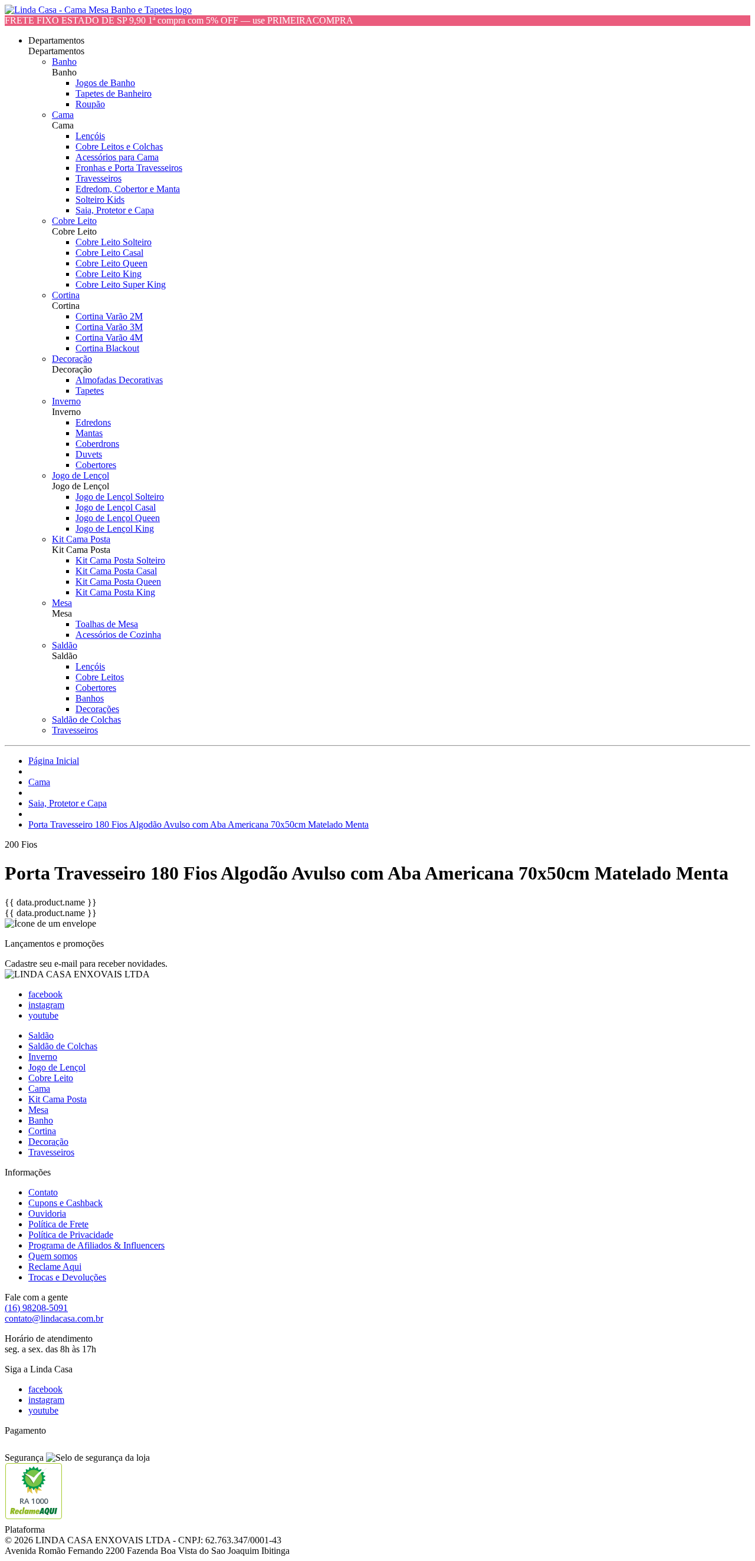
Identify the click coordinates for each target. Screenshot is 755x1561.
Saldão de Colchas (86, 719)
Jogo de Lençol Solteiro (120, 497)
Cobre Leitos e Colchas (119, 146)
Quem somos (52, 1256)
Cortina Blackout (107, 348)
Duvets (89, 454)
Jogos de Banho (105, 83)
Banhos (90, 698)
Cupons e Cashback (65, 1203)
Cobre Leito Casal (109, 253)
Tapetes (90, 391)
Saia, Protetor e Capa (115, 210)
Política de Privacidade (70, 1235)
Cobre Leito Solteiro (114, 242)
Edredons (93, 422)
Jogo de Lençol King (115, 528)
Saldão (64, 645)
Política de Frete (58, 1224)
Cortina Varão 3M (109, 327)
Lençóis (90, 136)
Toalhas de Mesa (107, 624)
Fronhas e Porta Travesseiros (129, 168)
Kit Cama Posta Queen (118, 582)
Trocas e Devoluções (67, 1277)
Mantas (89, 433)
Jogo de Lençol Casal (116, 507)
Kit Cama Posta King (115, 592)
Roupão (90, 104)
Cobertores (96, 465)
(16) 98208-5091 (36, 1308)
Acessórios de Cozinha (118, 635)
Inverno (66, 401)
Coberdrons (97, 444)
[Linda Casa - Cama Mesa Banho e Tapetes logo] (98, 10)
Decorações (97, 709)
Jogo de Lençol (80, 475)
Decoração (72, 359)
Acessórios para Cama (117, 157)
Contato (43, 1192)
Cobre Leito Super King (121, 284)
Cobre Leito (74, 221)
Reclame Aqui (54, 1267)
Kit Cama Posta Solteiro (120, 560)
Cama (63, 115)
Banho (64, 62)
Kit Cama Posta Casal (116, 571)
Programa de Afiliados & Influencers (96, 1245)
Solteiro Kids (100, 200)
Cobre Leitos (100, 677)
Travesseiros (99, 178)
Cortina (66, 295)
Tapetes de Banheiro (114, 93)
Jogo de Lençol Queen (118, 518)
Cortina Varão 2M (109, 316)
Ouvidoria (47, 1213)
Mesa (62, 603)
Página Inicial (53, 761)
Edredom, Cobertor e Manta (128, 189)
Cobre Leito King (109, 274)
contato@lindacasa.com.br (54, 1318)
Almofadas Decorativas (119, 380)
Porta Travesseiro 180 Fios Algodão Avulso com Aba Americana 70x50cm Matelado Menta (198, 824)
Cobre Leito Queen (111, 263)
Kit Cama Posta (81, 539)
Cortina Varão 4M (109, 337)
